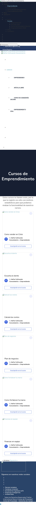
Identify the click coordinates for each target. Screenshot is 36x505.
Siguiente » (14, 460)
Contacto (7, 14)
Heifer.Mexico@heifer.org (12, 46)
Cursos (6, 4)
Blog (5, 13)
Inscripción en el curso (18, 246)
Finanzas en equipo (12, 441)
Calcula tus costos (11, 317)
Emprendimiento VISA (14, 11)
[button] (30, 213)
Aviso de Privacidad (25, 499)
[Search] (18, 45)
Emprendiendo (12, 6)
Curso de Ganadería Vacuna (16, 9)
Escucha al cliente (11, 276)
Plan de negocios (11, 358)
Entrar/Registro (7, 49)
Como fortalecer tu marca (14, 400)
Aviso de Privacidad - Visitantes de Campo (18, 501)
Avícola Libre (11, 8)
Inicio (5, 2)
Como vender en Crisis (13, 234)
